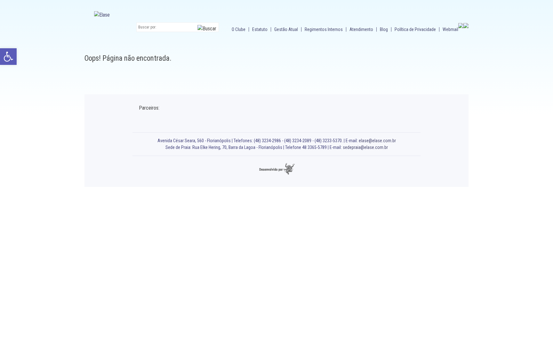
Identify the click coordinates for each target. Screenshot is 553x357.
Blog (384, 29)
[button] (8, 56)
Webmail (450, 29)
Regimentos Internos (324, 29)
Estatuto (260, 29)
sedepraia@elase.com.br (365, 147)
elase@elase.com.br (377, 140)
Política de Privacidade (415, 29)
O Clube (238, 29)
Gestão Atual (286, 29)
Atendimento (361, 29)
